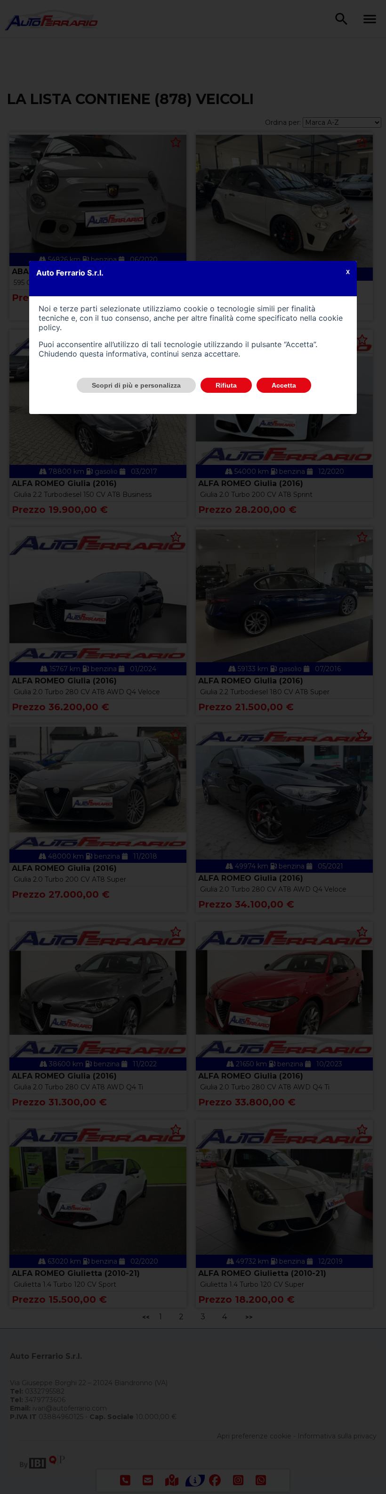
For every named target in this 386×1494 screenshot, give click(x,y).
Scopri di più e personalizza (136, 385)
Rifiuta (226, 385)
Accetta (284, 385)
